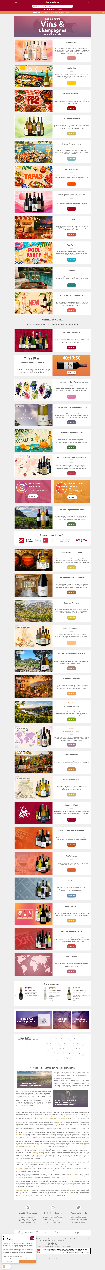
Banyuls (63, 1183)
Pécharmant (59, 1170)
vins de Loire (58, 1122)
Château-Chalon (36, 1156)
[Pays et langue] (89, 2)
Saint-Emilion (43, 1118)
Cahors (67, 1170)
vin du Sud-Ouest (21, 1168)
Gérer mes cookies (60, 1240)
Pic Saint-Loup (77, 1176)
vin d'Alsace (71, 1161)
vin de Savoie (31, 1149)
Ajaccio (38, 1193)
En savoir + (32, 496)
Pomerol (56, 1118)
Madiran (51, 1170)
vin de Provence (28, 1184)
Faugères (84, 1176)
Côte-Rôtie (84, 1144)
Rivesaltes (57, 1183)
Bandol (83, 1189)
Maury (74, 1183)
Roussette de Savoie (38, 1152)
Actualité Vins (60, 1239)
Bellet (86, 1189)
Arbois (28, 1156)
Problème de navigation (47, 1240)
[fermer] (103, 12)
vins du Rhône (53, 1141)
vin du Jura (49, 1155)
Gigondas (18, 1146)
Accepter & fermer (27, 1261)
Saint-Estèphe (63, 1118)
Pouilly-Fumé (44, 1125)
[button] (6, 1266)
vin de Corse (70, 1192)
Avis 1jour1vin (69, 1239)
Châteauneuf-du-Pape (30, 1146)
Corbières (18, 1177)
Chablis (57, 1135)
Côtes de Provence (21, 1190)
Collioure (68, 1183)
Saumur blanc (60, 1125)
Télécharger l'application (81, 1239)
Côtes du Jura (48, 1156)
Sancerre (52, 1125)
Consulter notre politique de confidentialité (12, 1256)
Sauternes (50, 1118)
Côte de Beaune (42, 1137)
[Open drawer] (16, 2)
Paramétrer (10, 1261)
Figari (42, 1193)
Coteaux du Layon (34, 1125)
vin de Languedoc (75, 1174)
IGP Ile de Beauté (51, 1193)
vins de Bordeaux (46, 1116)
